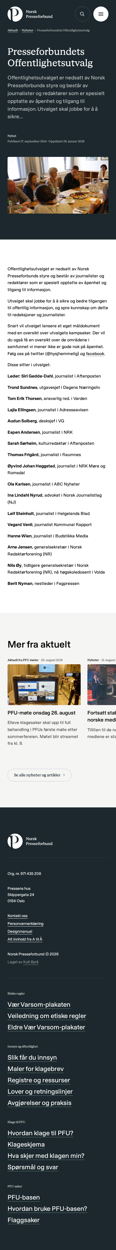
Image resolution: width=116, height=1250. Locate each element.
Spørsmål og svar (33, 1167)
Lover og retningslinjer (40, 1091)
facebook (95, 353)
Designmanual (20, 931)
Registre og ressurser (39, 1080)
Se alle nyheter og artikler (37, 775)
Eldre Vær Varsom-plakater (46, 1027)
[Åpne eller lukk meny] (100, 14)
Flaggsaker (24, 1220)
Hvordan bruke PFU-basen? (47, 1208)
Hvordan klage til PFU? (40, 1133)
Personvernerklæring (25, 923)
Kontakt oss (18, 915)
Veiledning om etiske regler (47, 1016)
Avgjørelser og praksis (39, 1103)
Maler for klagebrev (36, 1069)
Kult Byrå (31, 961)
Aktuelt (13, 30)
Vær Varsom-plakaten (39, 1004)
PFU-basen (24, 1197)
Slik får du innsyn (32, 1057)
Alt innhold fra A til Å (25, 939)
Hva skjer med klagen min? (46, 1156)
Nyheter (27, 30)
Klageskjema (26, 1144)
